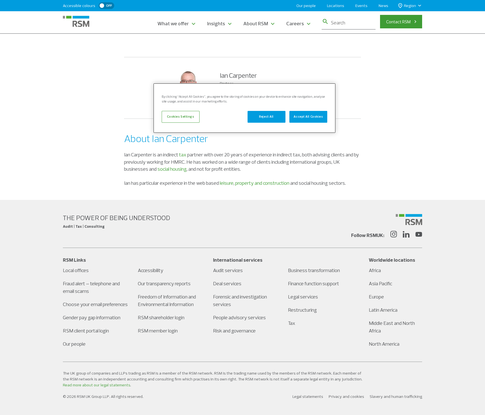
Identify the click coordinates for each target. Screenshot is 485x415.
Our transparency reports (164, 283)
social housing (172, 169)
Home (130, 44)
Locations (335, 5)
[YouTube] (418, 235)
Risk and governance (234, 330)
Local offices (76, 270)
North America (384, 344)
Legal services (303, 296)
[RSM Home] (76, 21)
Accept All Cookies (308, 116)
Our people (306, 5)
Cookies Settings (180, 116)
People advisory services (239, 317)
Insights (216, 23)
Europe (376, 296)
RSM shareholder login (161, 317)
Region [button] (410, 5)
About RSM (255, 23)
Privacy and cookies (346, 396)
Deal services (227, 283)
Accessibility (150, 270)
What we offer (173, 23)
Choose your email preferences (95, 304)
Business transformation (314, 270)
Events (361, 5)
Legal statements (307, 396)
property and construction (262, 183)
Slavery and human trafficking (396, 396)
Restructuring (302, 310)
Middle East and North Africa (392, 327)
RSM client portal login (86, 330)
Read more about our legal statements (96, 384)
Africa (375, 270)
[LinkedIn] (406, 235)
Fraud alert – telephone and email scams (91, 287)
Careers (295, 23)
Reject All (266, 116)
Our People (154, 44)
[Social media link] (409, 219)
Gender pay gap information (91, 317)
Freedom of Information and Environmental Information (167, 300)
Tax (291, 323)
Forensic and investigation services (240, 300)
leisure (227, 183)
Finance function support (313, 283)
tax (182, 154)
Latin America (383, 310)
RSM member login (158, 330)
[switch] (106, 5)
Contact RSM (398, 21)
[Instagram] (393, 235)
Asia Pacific (380, 283)
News (383, 5)
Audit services (228, 270)
